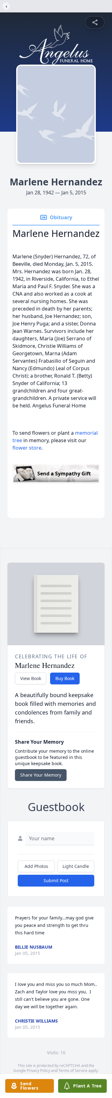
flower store (26, 447)
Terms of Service (72, 1070)
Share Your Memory (40, 775)
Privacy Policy (38, 1070)
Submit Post (56, 880)
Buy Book (64, 678)
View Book (30, 678)
